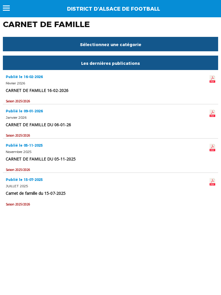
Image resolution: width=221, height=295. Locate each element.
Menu (9, 8)
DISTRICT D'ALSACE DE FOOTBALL (113, 9)
